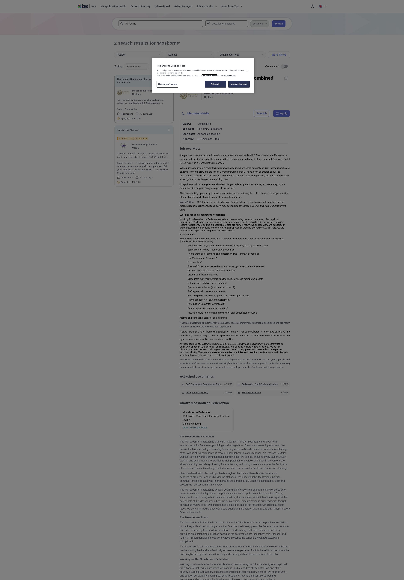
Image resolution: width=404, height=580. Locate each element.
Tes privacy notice (227, 76)
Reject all (215, 84)
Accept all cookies (239, 84)
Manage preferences (167, 84)
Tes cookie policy (209, 76)
